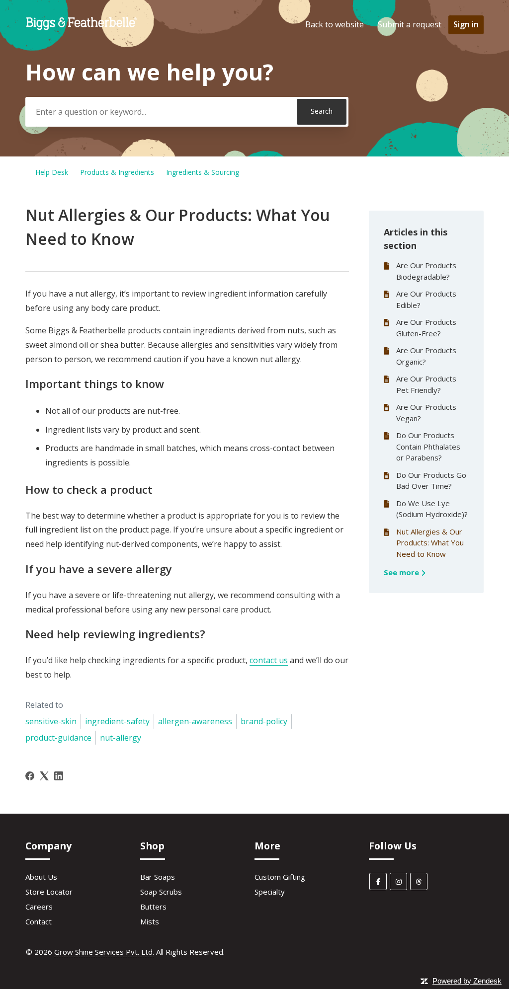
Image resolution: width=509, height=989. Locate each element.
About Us (41, 877)
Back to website (334, 24)
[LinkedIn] (58, 775)
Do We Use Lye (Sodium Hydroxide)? (432, 509)
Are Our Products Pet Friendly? (426, 384)
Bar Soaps (157, 877)
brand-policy (264, 721)
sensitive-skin (51, 721)
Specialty (269, 892)
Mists (149, 921)
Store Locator (49, 892)
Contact (38, 921)
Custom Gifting (279, 877)
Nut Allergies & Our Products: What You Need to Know (430, 543)
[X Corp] (44, 775)
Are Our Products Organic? (426, 356)
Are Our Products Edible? (426, 299)
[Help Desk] (81, 29)
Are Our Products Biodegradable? (426, 271)
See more (402, 572)
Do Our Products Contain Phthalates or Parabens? (428, 446)
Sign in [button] (466, 24)
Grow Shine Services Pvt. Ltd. (104, 952)
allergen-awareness (195, 721)
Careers (39, 907)
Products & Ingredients (117, 172)
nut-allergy (120, 737)
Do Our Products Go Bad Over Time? (431, 480)
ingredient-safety (117, 721)
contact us (269, 660)
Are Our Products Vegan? (426, 412)
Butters (153, 907)
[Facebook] (29, 775)
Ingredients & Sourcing (202, 172)
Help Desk (51, 172)
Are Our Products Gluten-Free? (426, 327)
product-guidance (58, 737)
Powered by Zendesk (467, 981)
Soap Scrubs (161, 892)
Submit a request (409, 24)
